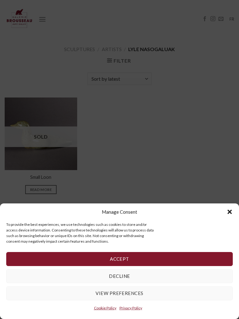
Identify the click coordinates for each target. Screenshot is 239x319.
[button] (230, 212)
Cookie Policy (105, 308)
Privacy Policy (131, 308)
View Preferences (119, 293)
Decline (119, 276)
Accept (119, 259)
